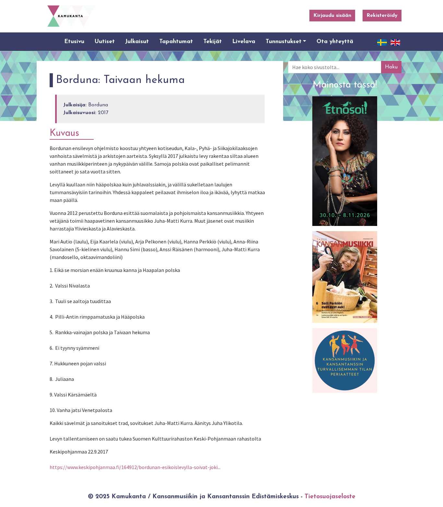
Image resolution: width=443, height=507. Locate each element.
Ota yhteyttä (335, 41)
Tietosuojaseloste (330, 497)
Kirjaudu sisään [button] (332, 15)
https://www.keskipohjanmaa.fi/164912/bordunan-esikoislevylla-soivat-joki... (135, 467)
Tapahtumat (176, 41)
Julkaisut (137, 41)
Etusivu (74, 41)
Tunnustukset (284, 41)
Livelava (243, 41)
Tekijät (212, 41)
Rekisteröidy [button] (382, 15)
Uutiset (105, 41)
